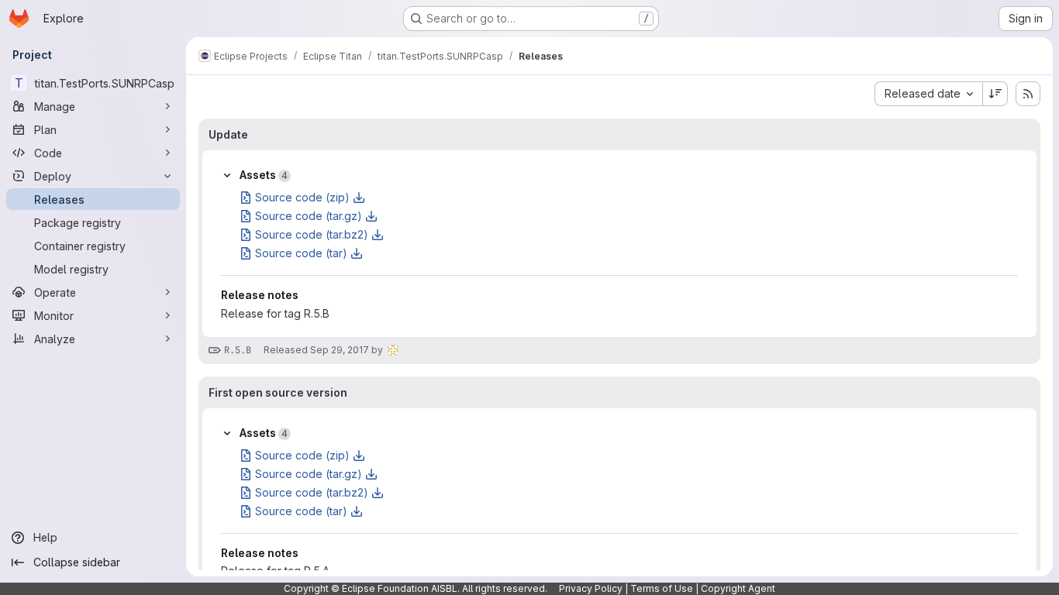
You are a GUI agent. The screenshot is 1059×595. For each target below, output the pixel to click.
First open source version (278, 392)
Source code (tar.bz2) (311, 234)
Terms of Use (661, 588)
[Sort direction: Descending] (995, 93)
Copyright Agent (738, 588)
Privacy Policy (591, 588)
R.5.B (237, 350)
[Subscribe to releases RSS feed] (1028, 93)
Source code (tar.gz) (308, 215)
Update (228, 134)
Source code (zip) (302, 197)
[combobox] (928, 93)
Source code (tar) (301, 253)
